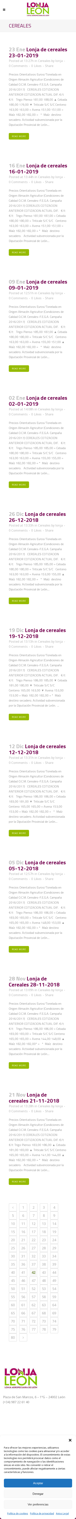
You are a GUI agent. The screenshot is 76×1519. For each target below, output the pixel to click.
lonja (59, 61)
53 (44, 1288)
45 (13, 1280)
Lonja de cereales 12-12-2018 (37, 749)
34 (54, 1256)
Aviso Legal (62, 1513)
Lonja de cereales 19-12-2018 (37, 633)
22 (33, 1240)
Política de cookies (17, 1513)
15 (13, 1231)
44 (54, 1272)
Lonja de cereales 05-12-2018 (37, 865)
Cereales (44, 61)
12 (33, 1223)
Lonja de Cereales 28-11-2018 (34, 981)
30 (13, 1256)
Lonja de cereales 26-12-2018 (37, 517)
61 (23, 1305)
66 (23, 1313)
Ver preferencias (38, 1504)
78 (44, 1329)
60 (13, 1305)
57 (33, 1296)
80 (13, 1337)
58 (44, 1296)
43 (44, 1272)
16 (23, 1231)
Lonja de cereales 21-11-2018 (34, 1097)
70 (13, 1321)
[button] (70, 1440)
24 (54, 1240)
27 (33, 1248)
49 (54, 1280)
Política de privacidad (42, 1513)
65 (13, 1313)
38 (44, 1264)
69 (54, 1313)
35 (13, 1264)
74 (54, 1321)
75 (13, 1329)
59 (54, 1296)
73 (44, 1321)
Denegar (38, 1493)
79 (54, 1329)
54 (54, 1288)
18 (44, 1231)
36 (23, 1264)
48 (44, 1280)
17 (33, 1231)
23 (44, 1240)
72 (33, 1321)
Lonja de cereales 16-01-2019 (38, 168)
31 (23, 1256)
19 (54, 1231)
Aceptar (38, 1483)
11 (23, 1223)
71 (23, 1321)
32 (33, 1256)
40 (13, 1272)
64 (54, 1305)
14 (54, 1223)
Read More (19, 136)
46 (23, 1280)
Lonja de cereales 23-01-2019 (38, 52)
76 (23, 1329)
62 (33, 1305)
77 (33, 1329)
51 (23, 1288)
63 (44, 1305)
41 (23, 1272)
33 (44, 1256)
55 (13, 1296)
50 (13, 1288)
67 (33, 1313)
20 (13, 1240)
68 (44, 1313)
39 (54, 1264)
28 (44, 1248)
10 (13, 1223)
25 (13, 1248)
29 (54, 1248)
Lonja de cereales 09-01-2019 (38, 284)
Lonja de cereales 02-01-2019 (38, 401)
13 (44, 1223)
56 (23, 1296)
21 (23, 1240)
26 (23, 1248)
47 (33, 1280)
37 (33, 1264)
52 (33, 1288)
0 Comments (18, 66)
